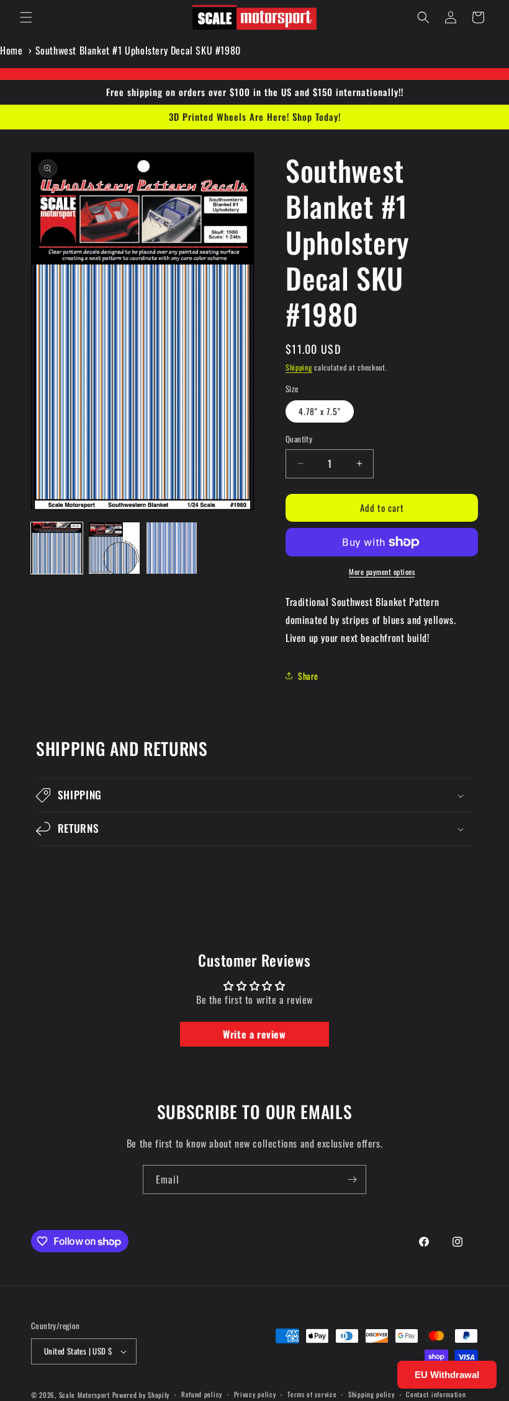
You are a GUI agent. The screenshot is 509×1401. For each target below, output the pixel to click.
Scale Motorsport (84, 1395)
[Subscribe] (352, 1179)
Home (11, 50)
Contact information (436, 1394)
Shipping (299, 367)
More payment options (382, 571)
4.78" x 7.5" (320, 411)
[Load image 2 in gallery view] (114, 548)
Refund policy (201, 1394)
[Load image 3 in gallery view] (171, 548)
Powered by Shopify (141, 1395)
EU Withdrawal (447, 1374)
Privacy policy (255, 1394)
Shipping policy (371, 1394)
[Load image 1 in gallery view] (57, 548)
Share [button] (308, 675)
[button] (26, 17)
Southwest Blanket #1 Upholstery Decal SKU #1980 (138, 50)
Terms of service (311, 1394)
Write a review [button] (254, 1034)
